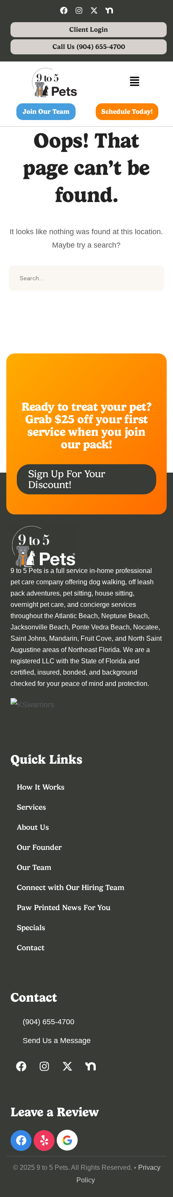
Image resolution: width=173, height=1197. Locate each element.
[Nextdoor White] (109, 10)
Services (31, 807)
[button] (134, 82)
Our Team (34, 867)
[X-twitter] (94, 10)
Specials (31, 927)
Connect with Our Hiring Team (70, 887)
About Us (33, 827)
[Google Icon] (67, 1140)
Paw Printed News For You (63, 907)
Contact (31, 947)
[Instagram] (78, 10)
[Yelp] (44, 1140)
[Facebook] (63, 10)
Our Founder (39, 847)
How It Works (41, 787)
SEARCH (151, 278)
